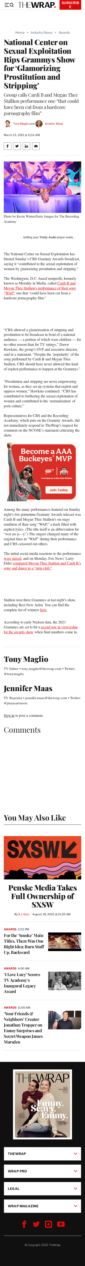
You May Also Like (35, 817)
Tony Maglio (21, 123)
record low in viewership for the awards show (41, 629)
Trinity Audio (47, 237)
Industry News (41, 32)
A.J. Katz (24, 914)
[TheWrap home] (37, 5)
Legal (14, 1189)
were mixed (12, 558)
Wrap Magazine (23, 1206)
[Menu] (9, 5)
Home (20, 32)
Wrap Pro (17, 1171)
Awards (64, 32)
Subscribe (70, 5)
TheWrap (17, 1154)
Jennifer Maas (54, 123)
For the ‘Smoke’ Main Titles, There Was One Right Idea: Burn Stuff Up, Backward (24, 943)
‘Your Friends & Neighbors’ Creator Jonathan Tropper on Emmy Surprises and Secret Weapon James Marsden (23, 1028)
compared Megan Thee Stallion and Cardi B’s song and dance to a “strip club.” (42, 565)
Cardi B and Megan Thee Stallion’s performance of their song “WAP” (40, 287)
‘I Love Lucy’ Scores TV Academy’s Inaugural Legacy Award (22, 983)
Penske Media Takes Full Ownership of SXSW (42, 896)
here (43, 609)
